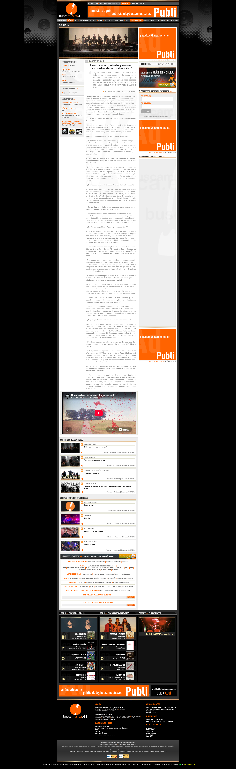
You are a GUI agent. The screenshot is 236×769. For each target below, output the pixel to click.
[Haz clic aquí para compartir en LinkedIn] (76, 92)
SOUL (127, 568)
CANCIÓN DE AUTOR (104, 716)
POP (64, 568)
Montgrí (72, 125)
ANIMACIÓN (112, 578)
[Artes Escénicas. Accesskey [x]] (150, 21)
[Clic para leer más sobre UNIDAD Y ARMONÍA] (70, 550)
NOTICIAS (91, 562)
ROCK (77, 568)
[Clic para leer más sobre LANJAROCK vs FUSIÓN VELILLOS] (70, 479)
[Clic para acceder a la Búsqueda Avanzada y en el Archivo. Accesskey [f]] (98, 558)
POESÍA (115, 582)
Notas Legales (156, 746)
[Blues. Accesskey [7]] (111, 21)
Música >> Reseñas (114, 537)
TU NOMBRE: (146, 103)
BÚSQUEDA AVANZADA (134, 4)
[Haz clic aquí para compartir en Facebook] (66, 92)
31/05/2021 (131, 537)
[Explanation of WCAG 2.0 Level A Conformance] (124, 758)
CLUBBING (110, 568)
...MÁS (133, 717)
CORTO (130, 578)
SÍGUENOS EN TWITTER (162, 64)
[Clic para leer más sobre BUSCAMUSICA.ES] (70, 511)
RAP (131, 568)
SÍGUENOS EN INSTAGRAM (169, 64)
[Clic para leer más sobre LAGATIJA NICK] (70, 466)
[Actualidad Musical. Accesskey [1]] (70, 21)
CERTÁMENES (124, 582)
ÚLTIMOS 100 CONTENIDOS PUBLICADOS (101, 566)
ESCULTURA (106, 586)
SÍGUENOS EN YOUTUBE (172, 64)
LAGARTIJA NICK (90, 444)
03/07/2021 (131, 524)
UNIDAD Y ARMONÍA (91, 542)
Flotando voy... (90, 544)
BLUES (93, 568)
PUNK (94, 570)
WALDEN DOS (89, 528)
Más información (189, 764)
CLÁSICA (115, 570)
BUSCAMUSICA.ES (90, 502)
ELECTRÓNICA (106, 570)
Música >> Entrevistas (71, 71)
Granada (124, 452)
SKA (98, 570)
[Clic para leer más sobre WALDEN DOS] (70, 537)
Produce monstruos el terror (95, 460)
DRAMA (82, 578)
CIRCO (117, 574)
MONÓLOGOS (125, 574)
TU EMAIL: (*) (146, 96)
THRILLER (103, 578)
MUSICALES (110, 574)
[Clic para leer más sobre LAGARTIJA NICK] (70, 453)
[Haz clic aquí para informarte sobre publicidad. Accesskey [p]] (164, 696)
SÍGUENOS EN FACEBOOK (156, 64)
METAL (82, 568)
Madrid (124, 466)
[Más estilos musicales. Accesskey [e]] (127, 21)
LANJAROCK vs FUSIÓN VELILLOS (96, 470)
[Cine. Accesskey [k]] (158, 21)
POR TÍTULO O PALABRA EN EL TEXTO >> (98, 595)
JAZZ (87, 568)
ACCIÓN (96, 578)
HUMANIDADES (100, 582)
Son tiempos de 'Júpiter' (94, 531)
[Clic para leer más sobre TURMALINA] (70, 524)
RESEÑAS (117, 562)
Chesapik (65, 125)
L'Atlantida (66, 117)
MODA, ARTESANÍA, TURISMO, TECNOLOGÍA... (115, 591)
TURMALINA (88, 515)
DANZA (102, 574)
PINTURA (98, 586)
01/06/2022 (131, 511)
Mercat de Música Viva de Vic (72, 116)
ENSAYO (109, 582)
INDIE (117, 568)
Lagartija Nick (66, 105)
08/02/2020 (131, 452)
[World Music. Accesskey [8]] (119, 21)
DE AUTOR (70, 568)
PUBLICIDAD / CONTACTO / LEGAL (110, 4)
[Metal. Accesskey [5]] (100, 21)
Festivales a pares (91, 473)
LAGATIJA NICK (89, 457)
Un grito (87, 518)
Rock (63, 110)
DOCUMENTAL (122, 578)
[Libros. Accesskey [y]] (163, 21)
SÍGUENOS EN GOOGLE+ (159, 64)
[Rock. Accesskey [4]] (94, 21)
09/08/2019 (131, 479)
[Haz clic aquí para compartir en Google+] (72, 92)
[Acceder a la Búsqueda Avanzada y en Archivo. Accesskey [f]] (157, 88)
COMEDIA (89, 578)
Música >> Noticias (113, 479)
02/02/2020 (131, 466)
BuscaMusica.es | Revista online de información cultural (118, 742)
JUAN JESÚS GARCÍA (112, 92)
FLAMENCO (82, 570)
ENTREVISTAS (100, 562)
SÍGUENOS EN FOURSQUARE (165, 64)
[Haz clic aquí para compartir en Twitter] (69, 92)
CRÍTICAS (125, 562)
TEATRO (96, 574)
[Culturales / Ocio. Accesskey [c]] (137, 21)
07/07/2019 (131, 492)
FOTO (92, 586)
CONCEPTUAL (116, 586)
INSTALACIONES (127, 586)
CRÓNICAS (109, 562)
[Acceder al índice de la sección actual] (88, 26)
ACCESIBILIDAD (93, 4)
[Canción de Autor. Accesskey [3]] (85, 21)
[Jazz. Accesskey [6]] (105, 21)
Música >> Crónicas (114, 466)
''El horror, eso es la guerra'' (95, 447)
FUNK (122, 568)
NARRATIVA (90, 582)
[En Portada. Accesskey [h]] (62, 21)
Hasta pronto (89, 505)
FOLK (89, 570)
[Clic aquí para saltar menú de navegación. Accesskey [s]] (118, 2)
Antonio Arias (77, 105)
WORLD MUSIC (101, 568)
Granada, (125, 92)
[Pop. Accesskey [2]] (76, 21)
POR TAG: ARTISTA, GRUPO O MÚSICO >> (98, 603)
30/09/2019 (71, 66)
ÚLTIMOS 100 (87, 574)
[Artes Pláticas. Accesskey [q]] (172, 21)
